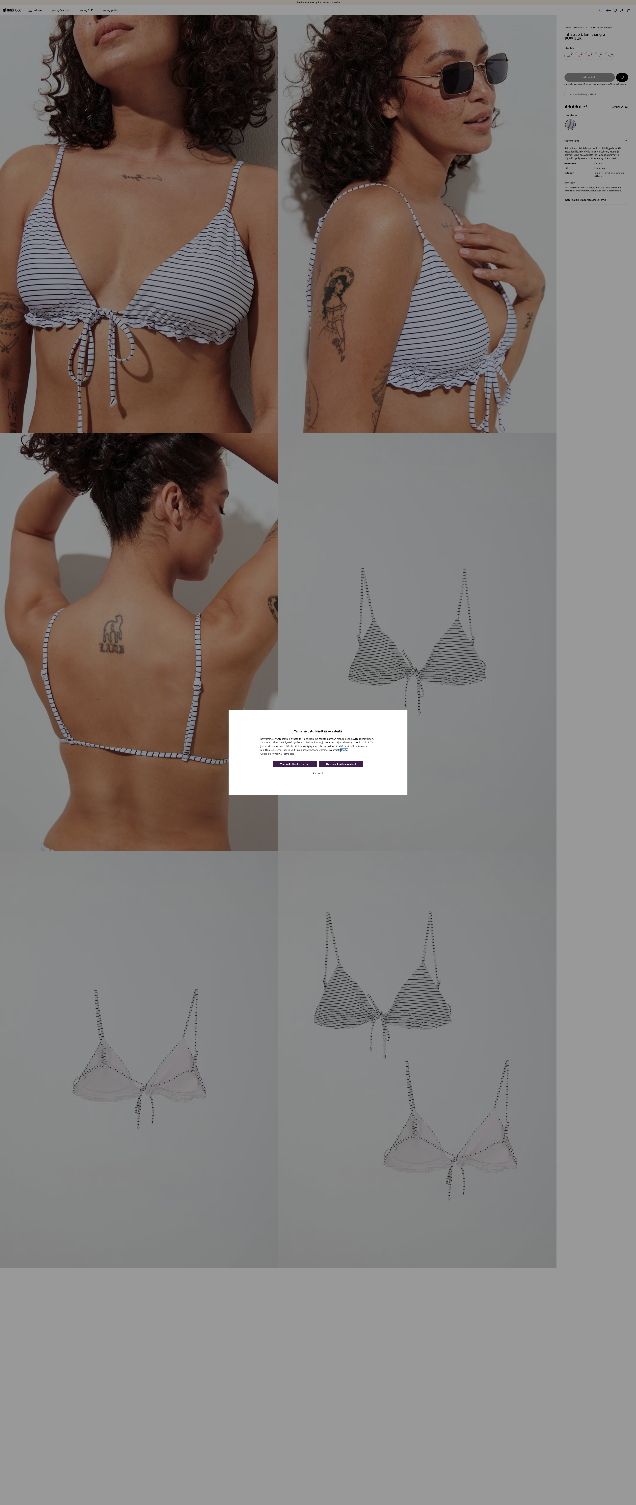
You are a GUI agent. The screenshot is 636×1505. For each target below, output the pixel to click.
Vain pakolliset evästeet (295, 764)
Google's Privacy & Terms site (277, 754)
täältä (344, 750)
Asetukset (318, 773)
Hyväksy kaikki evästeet (341, 764)
